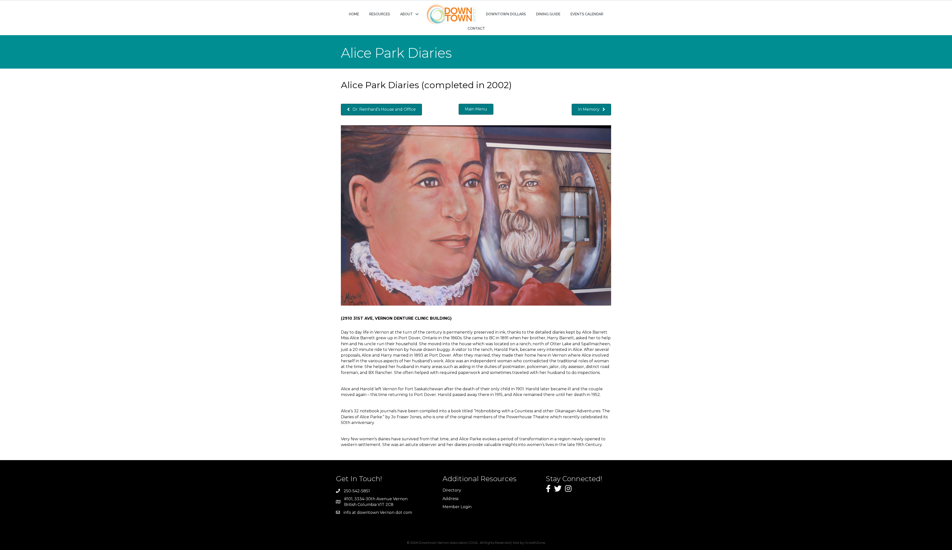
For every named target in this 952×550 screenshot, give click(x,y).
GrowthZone (535, 543)
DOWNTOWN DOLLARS (506, 14)
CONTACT (476, 28)
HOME (354, 14)
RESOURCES (379, 14)
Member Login (457, 506)
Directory (452, 490)
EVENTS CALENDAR (586, 14)
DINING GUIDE (548, 14)
